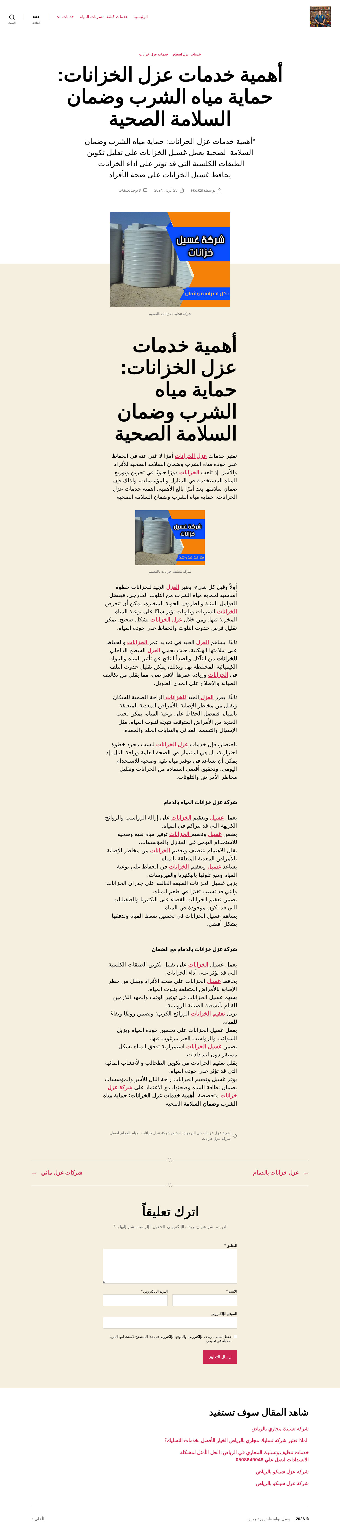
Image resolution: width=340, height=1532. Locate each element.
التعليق (230, 1246)
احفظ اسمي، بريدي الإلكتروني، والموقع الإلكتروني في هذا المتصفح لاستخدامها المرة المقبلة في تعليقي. (171, 1339)
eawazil (197, 190)
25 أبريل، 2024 (165, 190)
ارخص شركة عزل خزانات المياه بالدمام (151, 1133)
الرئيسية (141, 16)
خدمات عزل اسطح (187, 54)
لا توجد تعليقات (130, 190)
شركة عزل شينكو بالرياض (282, 1471)
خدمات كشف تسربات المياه (104, 16)
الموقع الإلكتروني (224, 1314)
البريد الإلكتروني (154, 1291)
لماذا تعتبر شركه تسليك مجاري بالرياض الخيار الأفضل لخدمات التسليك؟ (236, 1440)
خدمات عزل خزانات (153, 54)
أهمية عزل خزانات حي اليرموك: (206, 1133)
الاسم (231, 1291)
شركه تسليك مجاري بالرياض (280, 1428)
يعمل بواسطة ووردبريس (268, 1519)
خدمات (68, 16)
